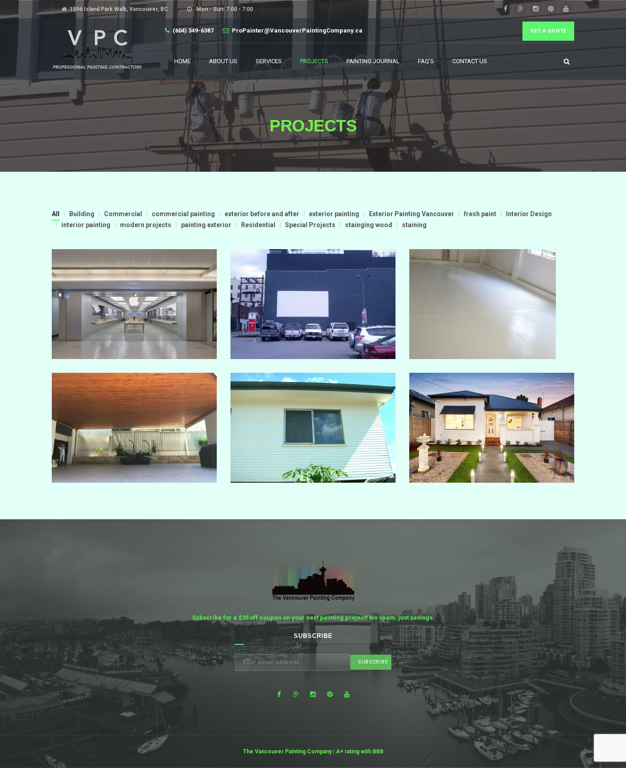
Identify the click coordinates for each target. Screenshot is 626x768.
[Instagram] (536, 9)
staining (414, 225)
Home (182, 61)
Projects (314, 61)
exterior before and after (262, 214)
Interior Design (529, 214)
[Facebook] (505, 9)
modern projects (145, 225)
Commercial (123, 214)
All (56, 214)
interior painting (85, 225)
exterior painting (334, 214)
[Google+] (520, 9)
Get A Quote (548, 31)
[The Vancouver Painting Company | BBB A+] (97, 49)
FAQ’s (426, 61)
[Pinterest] (551, 9)
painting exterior (206, 225)
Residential (258, 225)
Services (269, 61)
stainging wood (368, 225)
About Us (223, 61)
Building (81, 214)
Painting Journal (373, 61)
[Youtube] (566, 9)
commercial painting (183, 214)
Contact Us (469, 61)
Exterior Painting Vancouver (411, 214)
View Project (134, 328)
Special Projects (310, 225)
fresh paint (480, 214)
